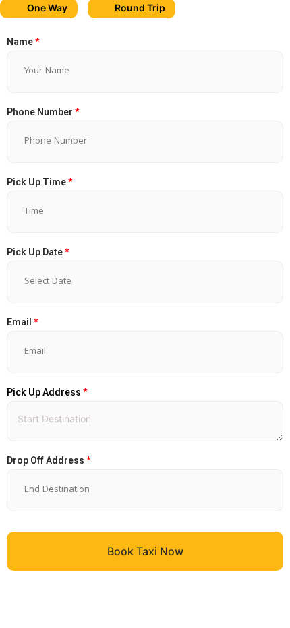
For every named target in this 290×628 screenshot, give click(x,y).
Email (22, 322)
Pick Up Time (39, 182)
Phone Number (43, 111)
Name (23, 41)
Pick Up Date (38, 252)
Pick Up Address (47, 392)
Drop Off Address (48, 460)
